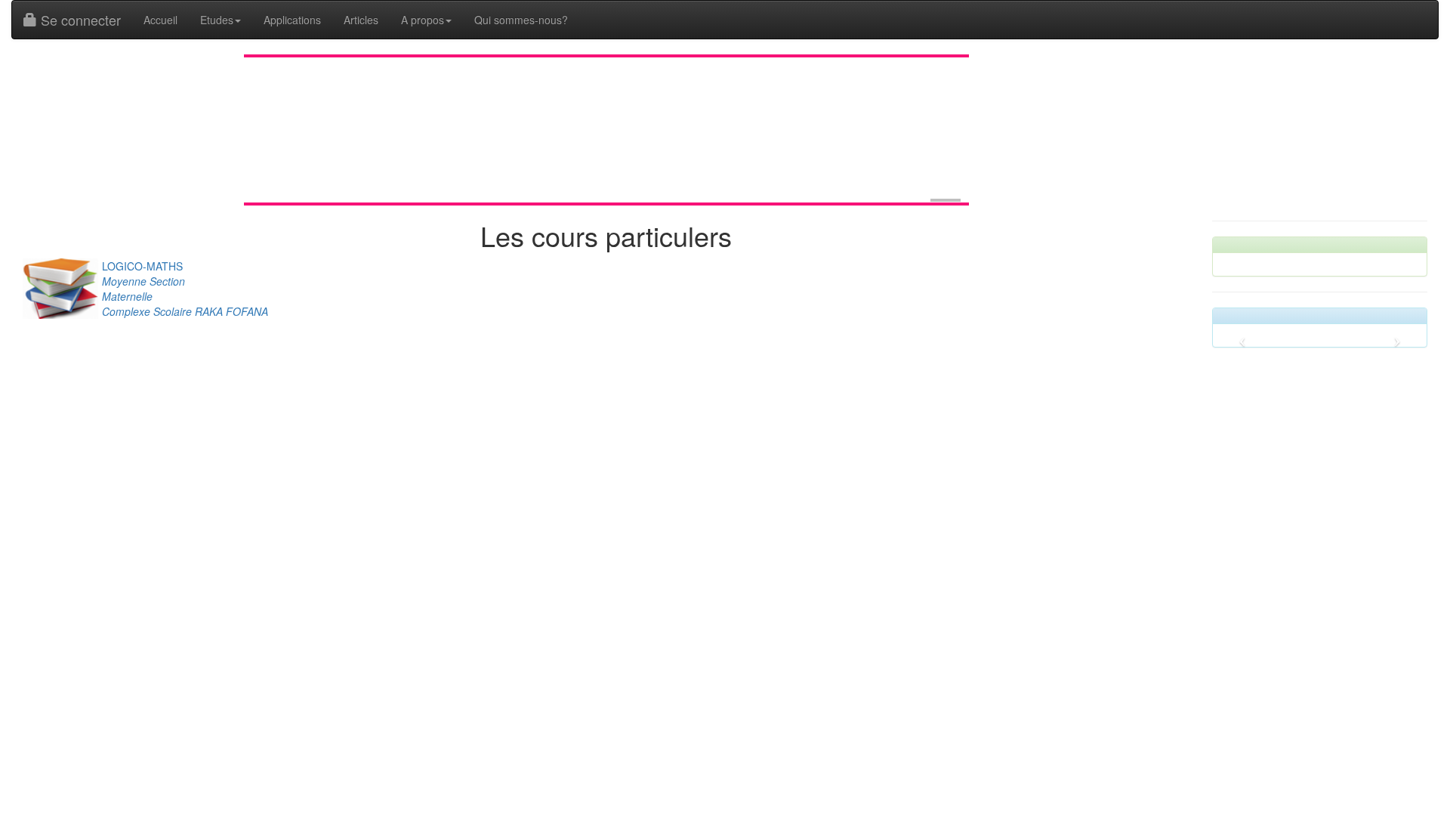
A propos (422, 19)
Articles (361, 19)
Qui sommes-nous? (521, 19)
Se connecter (79, 19)
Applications (292, 19)
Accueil (160, 19)
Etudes (216, 19)
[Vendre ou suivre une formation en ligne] (945, 200)
